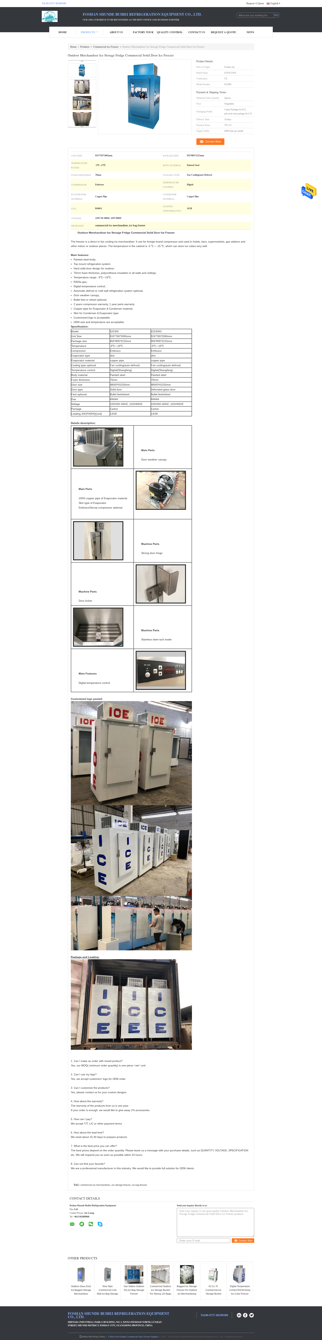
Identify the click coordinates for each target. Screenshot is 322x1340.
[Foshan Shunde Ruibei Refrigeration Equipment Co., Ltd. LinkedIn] (239, 1315)
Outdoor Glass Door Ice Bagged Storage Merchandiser (81, 1290)
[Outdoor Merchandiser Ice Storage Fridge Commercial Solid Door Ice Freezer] (82, 70)
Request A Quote (255, 3)
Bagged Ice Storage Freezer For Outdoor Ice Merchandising (187, 1290)
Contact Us (196, 32)
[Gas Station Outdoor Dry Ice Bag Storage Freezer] (134, 1274)
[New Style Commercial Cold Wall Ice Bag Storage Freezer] (107, 1274)
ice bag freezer (139, 1185)
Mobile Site (86, 1336)
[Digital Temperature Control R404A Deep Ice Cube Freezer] (240, 1274)
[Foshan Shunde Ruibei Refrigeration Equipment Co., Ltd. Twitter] (251, 1315)
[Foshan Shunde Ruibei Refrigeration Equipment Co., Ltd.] (62, 16)
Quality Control (170, 32)
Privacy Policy (98, 1336)
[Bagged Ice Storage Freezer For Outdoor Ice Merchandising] (187, 1274)
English (274, 3)
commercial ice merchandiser (95, 1185)
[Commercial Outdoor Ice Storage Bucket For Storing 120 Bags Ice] (160, 1274)
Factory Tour (143, 32)
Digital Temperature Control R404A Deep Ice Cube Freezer (239, 1290)
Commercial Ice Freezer (106, 46)
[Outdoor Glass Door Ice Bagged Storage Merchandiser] (81, 1274)
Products (88, 32)
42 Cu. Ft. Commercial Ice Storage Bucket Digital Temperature (213, 1292)
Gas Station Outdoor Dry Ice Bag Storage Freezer (134, 1290)
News (250, 32)
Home (63, 32)
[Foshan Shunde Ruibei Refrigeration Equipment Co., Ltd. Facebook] (245, 1315)
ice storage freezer (121, 1185)
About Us (116, 32)
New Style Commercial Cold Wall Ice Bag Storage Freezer (107, 1292)
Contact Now (213, 141)
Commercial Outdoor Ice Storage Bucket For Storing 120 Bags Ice (160, 1292)
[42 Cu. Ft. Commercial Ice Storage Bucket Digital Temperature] (213, 1274)
